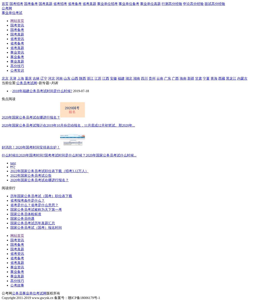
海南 (183, 78)
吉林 (36, 78)
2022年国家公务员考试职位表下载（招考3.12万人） (49, 171)
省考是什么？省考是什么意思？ (34, 205)
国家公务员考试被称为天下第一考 (36, 209)
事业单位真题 (150, 4)
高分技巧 (17, 281)
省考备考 (75, 4)
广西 (175, 78)
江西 (105, 78)
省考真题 (89, 4)
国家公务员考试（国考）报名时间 (36, 227)
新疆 (190, 78)
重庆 (28, 78)
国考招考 (16, 4)
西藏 (221, 78)
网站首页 (17, 235)
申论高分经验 (193, 4)
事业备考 (17, 272)
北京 (5, 78)
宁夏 (206, 78)
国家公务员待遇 (22, 218)
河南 (59, 78)
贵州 (152, 78)
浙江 (90, 78)
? (12, 167)
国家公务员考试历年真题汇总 (32, 223)
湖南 (136, 78)
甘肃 (198, 78)
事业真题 (17, 276)
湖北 (128, 78)
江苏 (98, 78)
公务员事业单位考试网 (29, 293)
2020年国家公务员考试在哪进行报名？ (39, 180)
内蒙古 (242, 78)
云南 (159, 78)
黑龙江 (231, 78)
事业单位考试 (12, 13)
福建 (121, 78)
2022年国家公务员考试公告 (31, 175)
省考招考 (60, 4)
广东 (167, 78)
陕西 (82, 78)
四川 (144, 78)
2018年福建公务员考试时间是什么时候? (42, 91)
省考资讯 (17, 254)
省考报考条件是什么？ (27, 200)
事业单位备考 (129, 4)
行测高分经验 (172, 4)
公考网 (7, 8)
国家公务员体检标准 (25, 214)
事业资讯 (17, 267)
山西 (74, 78)
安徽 (113, 78)
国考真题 (45, 4)
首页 (5, 4)
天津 (12, 78)
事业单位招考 (107, 4)
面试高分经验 (215, 4)
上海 (20, 78)
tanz (13, 163)
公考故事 (17, 285)
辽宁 (43, 78)
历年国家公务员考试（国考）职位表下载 (41, 196)
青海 (214, 78)
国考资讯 (17, 240)
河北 (51, 78)
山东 (67, 78)
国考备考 (31, 4)
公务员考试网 (26, 83)
